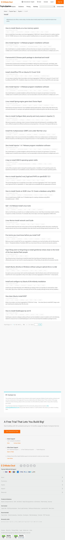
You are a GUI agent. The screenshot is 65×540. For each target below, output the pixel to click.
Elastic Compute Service (7, 501)
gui (34, 285)
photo (21, 255)
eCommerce (37, 501)
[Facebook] (21, 465)
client (11, 285)
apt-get (16, 299)
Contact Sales (60, 6)
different (28, 119)
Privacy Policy (15, 530)
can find (8, 224)
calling (25, 238)
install (46, 31)
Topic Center (4, 515)
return (26, 255)
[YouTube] (31, 465)
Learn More (10, 458)
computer (27, 31)
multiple (52, 90)
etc (33, 119)
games (35, 105)
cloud (12, 314)
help (28, 224)
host (45, 46)
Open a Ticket (10, 451)
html (38, 31)
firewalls (43, 238)
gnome (16, 75)
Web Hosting (44, 501)
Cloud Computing (12, 515)
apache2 (19, 180)
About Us (8, 530)
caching (16, 46)
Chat (8, 443)
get (27, 299)
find (41, 46)
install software (46, 149)
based (12, 31)
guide (17, 224)
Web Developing (33, 515)
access (7, 105)
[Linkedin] (24, 465)
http (42, 31)
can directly (8, 134)
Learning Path (44, 508)
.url (7, 46)
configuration (15, 119)
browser (8, 61)
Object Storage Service (28, 501)
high (33, 224)
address (13, 238)
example (25, 105)
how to (32, 31)
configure (22, 119)
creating (13, 194)
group (48, 134)
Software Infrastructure (34, 508)
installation (44, 61)
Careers (3, 530)
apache (8, 119)
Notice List (25, 530)
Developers (26, 515)
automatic (20, 238)
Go (40, 324)
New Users (51, 508)
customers (29, 134)
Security (50, 501)
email (27, 314)
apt (12, 75)
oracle (50, 194)
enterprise (37, 238)
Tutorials (40, 515)
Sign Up (60, 2)
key (16, 255)
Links (30, 530)
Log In (52, 1)
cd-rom (15, 134)
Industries (19, 515)
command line (19, 31)
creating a (19, 194)
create (7, 194)
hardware (23, 224)
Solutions (21, 6)
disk (45, 163)
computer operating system (24, 163)
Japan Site (3, 508)
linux (52, 105)
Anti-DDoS (19, 501)
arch (11, 46)
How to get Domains (23, 508)
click (13, 61)
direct (18, 270)
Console (46, 1)
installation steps (45, 75)
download (25, 61)
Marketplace (36, 6)
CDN (15, 501)
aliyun (7, 31)
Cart (40, 1)
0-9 (41, 521)
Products (13, 6)
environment (23, 46)
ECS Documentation (12, 508)
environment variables (32, 46)
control (31, 238)
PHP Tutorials (46, 515)
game (30, 105)
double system (25, 270)
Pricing (28, 6)
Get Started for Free (12, 431)
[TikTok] (34, 465)
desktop (34, 163)
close (7, 255)
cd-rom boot (21, 134)
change (8, 163)
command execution (16, 105)
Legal (20, 530)
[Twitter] (27, 465)
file (30, 61)
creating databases (28, 194)
